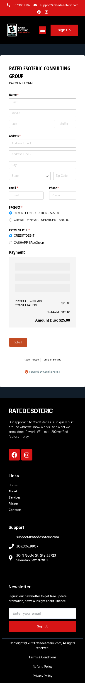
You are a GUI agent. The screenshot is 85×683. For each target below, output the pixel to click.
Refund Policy (42, 666)
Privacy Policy (42, 676)
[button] (42, 30)
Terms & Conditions (42, 657)
